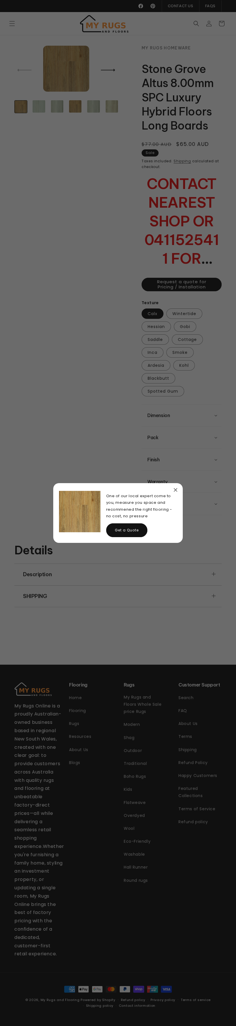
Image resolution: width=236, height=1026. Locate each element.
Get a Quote (127, 530)
